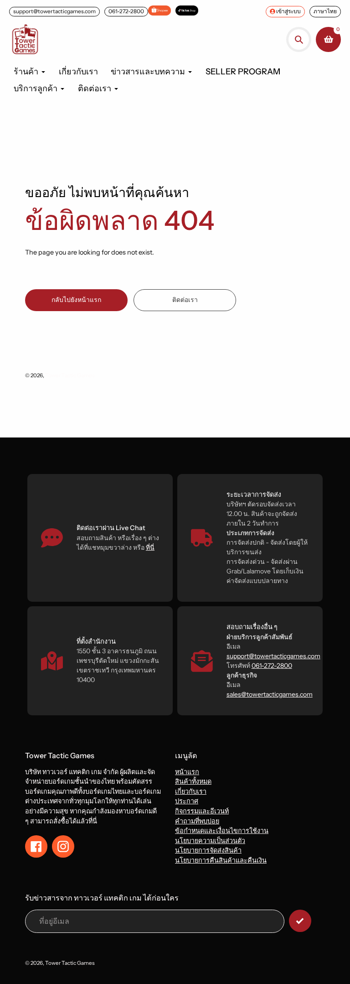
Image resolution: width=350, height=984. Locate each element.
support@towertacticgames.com (54, 11)
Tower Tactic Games (70, 375)
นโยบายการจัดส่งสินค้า (208, 850)
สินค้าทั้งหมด (193, 781)
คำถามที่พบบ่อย (197, 821)
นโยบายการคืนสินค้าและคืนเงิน (221, 860)
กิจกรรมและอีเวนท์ (202, 811)
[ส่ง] (300, 921)
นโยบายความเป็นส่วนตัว (210, 841)
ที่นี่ (150, 547)
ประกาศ (186, 801)
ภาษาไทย (325, 11)
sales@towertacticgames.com (269, 694)
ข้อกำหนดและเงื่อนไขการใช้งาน (221, 831)
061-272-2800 (126, 11)
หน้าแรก (187, 772)
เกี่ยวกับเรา (190, 791)
